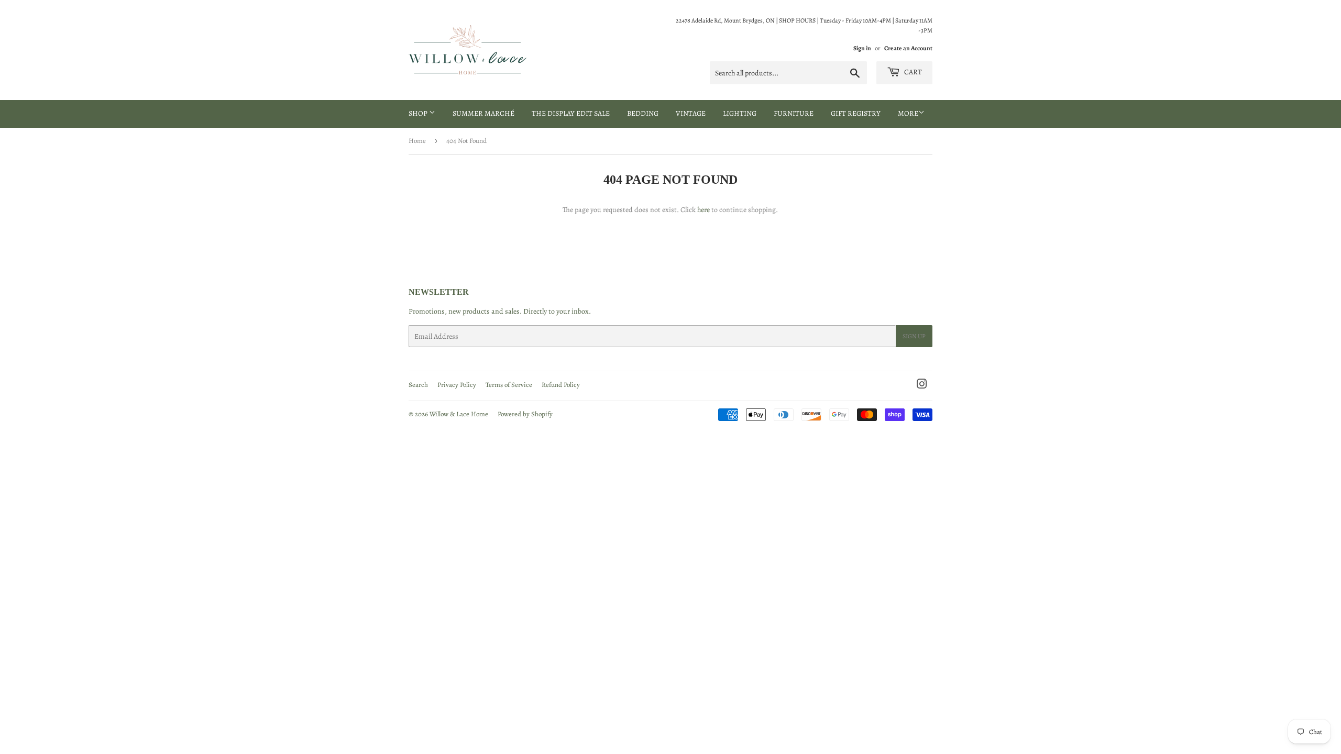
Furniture (794, 113)
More (908, 113)
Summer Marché (483, 113)
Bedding (642, 113)
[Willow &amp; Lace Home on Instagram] (922, 386)
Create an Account (908, 48)
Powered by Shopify (525, 413)
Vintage (691, 113)
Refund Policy (561, 384)
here (703, 210)
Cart (912, 72)
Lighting (739, 113)
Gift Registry (856, 113)
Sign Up (914, 336)
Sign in (862, 48)
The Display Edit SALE (571, 113)
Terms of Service (509, 384)
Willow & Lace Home (459, 413)
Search (418, 384)
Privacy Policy (456, 384)
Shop (419, 113)
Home (417, 140)
